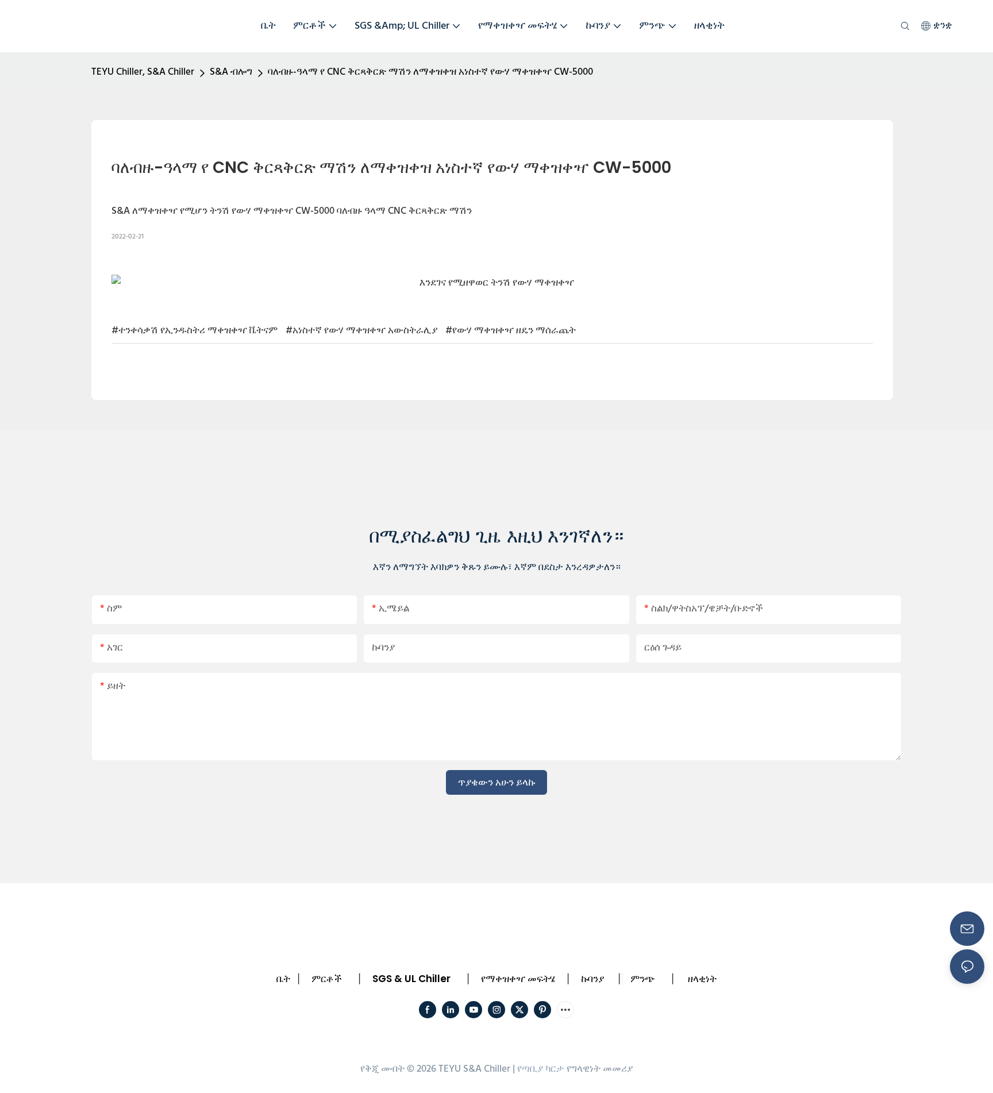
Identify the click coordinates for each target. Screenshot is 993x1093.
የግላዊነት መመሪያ (600, 1069)
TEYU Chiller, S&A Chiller (142, 72)
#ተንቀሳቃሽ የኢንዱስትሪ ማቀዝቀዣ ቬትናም (194, 330)
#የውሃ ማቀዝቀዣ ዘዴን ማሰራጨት (510, 330)
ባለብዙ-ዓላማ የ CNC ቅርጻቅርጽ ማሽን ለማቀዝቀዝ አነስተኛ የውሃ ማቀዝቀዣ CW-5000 (430, 72)
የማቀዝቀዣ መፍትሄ (518, 979)
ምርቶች (326, 979)
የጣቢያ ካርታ (540, 1069)
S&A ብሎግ (231, 72)
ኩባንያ (592, 979)
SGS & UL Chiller (411, 979)
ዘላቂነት (702, 979)
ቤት (283, 979)
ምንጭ (642, 979)
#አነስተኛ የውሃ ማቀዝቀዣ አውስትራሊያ (361, 330)
